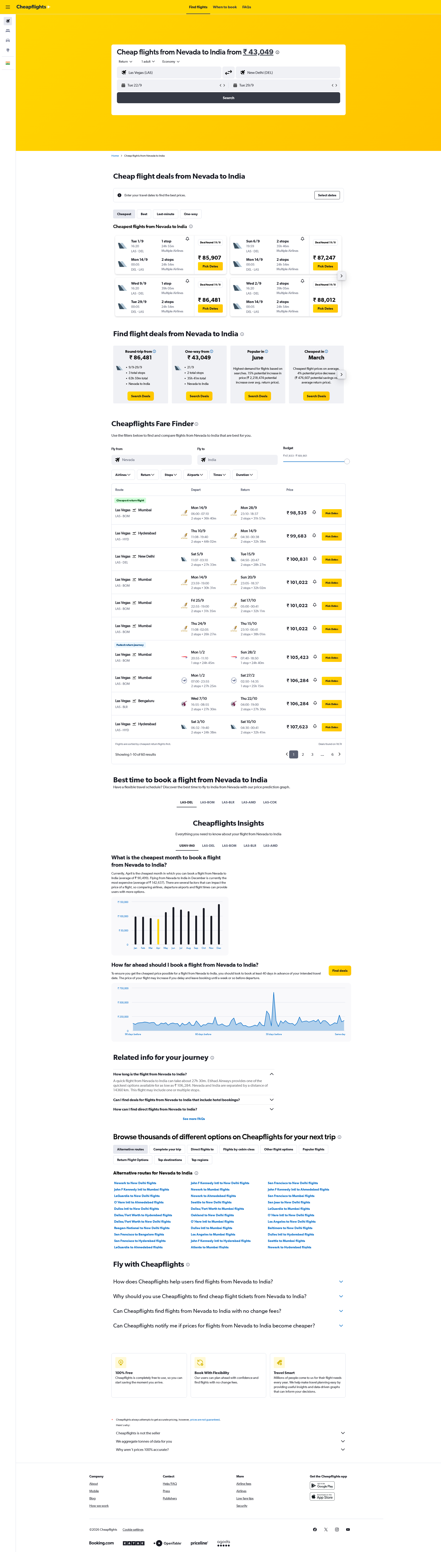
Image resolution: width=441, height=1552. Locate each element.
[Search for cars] (8, 40)
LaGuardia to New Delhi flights (137, 1196)
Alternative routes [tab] (130, 1149)
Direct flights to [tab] (202, 1149)
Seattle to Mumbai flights (286, 1241)
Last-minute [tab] (165, 214)
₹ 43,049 (258, 51)
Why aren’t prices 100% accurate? (142, 1449)
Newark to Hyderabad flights (289, 1247)
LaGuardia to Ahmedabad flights (138, 1247)
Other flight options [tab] (278, 1149)
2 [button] (303, 754)
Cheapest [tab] (124, 214)
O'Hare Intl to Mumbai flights (212, 1221)
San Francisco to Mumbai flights (291, 1196)
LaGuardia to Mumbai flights (289, 1209)
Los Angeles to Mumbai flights (213, 1234)
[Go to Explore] (8, 50)
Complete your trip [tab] (167, 1149)
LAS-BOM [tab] (207, 802)
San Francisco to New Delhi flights (293, 1183)
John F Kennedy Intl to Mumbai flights (141, 1189)
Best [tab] (144, 214)
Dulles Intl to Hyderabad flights (291, 1234)
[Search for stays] (8, 30)
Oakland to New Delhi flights (212, 1215)
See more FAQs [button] (194, 1119)
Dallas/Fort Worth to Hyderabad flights (143, 1215)
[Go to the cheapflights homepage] (34, 7)
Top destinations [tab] (170, 1160)
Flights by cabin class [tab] (238, 1149)
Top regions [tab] (200, 1160)
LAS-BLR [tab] (228, 802)
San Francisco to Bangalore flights (139, 1234)
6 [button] (332, 754)
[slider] (347, 461)
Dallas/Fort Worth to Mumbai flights (217, 1209)
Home (115, 155)
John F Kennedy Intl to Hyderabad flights (221, 1241)
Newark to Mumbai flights (210, 1189)
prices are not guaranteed (205, 1419)
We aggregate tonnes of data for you (144, 1441)
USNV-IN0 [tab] (187, 845)
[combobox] (126, 61)
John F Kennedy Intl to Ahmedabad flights (298, 1189)
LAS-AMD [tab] (249, 802)
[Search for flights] (8, 21)
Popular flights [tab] (313, 1149)
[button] (8, 7)
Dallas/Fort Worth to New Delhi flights (142, 1221)
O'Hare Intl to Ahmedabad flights (139, 1202)
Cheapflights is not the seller (138, 1433)
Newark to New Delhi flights (135, 1183)
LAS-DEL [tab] (186, 802)
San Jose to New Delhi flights (289, 1202)
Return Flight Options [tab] (132, 1160)
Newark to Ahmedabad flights (213, 1196)
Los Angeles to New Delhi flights (292, 1221)
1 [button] (293, 754)
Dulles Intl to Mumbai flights (211, 1228)
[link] (140, 396)
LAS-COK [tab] (270, 802)
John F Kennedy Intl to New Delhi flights (220, 1183)
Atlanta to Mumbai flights (210, 1247)
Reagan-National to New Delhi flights (142, 1228)
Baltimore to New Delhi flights (290, 1228)
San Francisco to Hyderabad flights (140, 1241)
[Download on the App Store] (322, 1496)
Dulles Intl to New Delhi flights (136, 1209)
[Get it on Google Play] (322, 1485)
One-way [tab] (191, 214)
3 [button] (312, 754)
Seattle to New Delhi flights (211, 1202)
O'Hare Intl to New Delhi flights (291, 1215)
